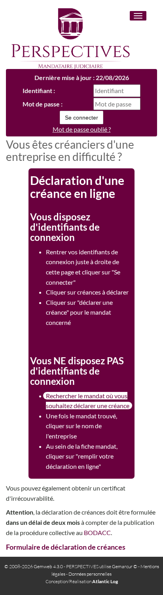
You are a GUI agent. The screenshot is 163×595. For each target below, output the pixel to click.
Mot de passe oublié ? (82, 129)
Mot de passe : (43, 104)
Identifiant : (39, 90)
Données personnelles (90, 574)
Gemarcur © (124, 566)
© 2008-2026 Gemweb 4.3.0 (33, 566)
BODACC (97, 532)
